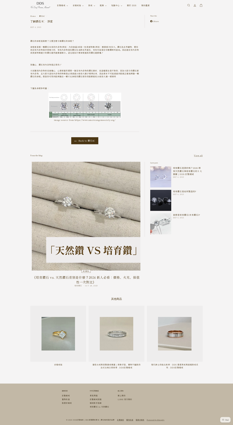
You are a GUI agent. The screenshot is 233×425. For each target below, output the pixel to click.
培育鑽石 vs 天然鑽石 (99, 406)
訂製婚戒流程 (96, 399)
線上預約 (122, 395)
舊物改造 (66, 399)
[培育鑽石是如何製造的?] (160, 200)
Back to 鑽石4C (86, 140)
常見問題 (94, 395)
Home (33, 16)
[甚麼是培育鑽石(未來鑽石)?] (160, 223)
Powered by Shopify (155, 420)
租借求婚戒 (67, 403)
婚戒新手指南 (96, 403)
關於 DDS (131, 5)
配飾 (102, 5)
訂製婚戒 (61, 5)
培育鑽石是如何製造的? (184, 191)
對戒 (90, 5)
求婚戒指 (77, 5)
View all (198, 155)
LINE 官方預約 (125, 399)
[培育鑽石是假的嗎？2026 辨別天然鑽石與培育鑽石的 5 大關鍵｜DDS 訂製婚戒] (160, 176)
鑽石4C (42, 16)
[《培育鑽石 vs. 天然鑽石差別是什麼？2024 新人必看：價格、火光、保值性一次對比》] (86, 216)
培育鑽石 (86, 271)
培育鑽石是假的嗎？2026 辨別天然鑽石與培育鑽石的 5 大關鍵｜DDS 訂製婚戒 (187, 171)
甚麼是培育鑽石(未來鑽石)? (186, 214)
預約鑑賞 (145, 5)
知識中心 (115, 5)
